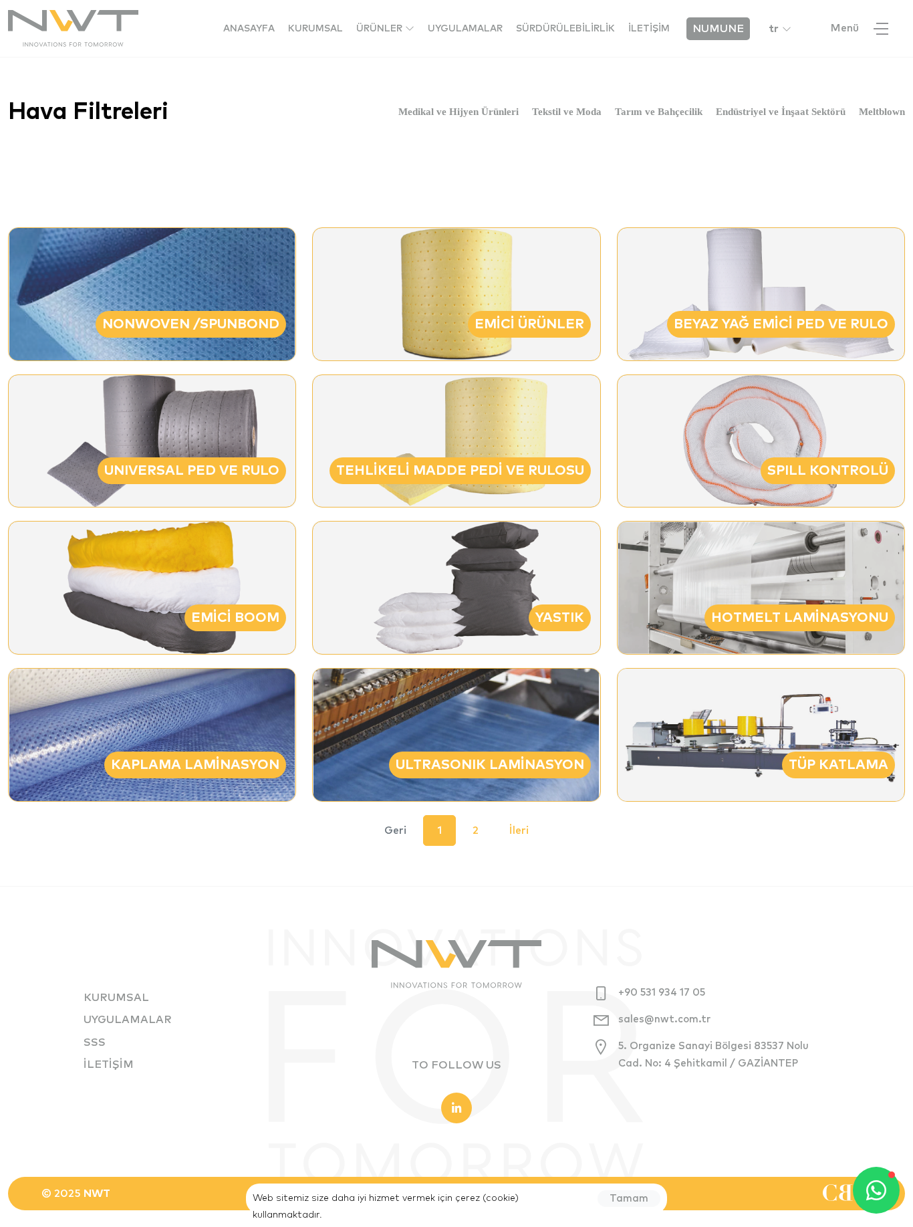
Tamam (629, 1199)
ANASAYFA (249, 28)
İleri (519, 830)
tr (774, 28)
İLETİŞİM (649, 28)
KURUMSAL (315, 28)
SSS (95, 1042)
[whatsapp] (876, 1190)
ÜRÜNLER (380, 28)
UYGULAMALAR (465, 28)
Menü (844, 28)
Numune (718, 28)
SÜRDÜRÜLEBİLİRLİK (565, 28)
